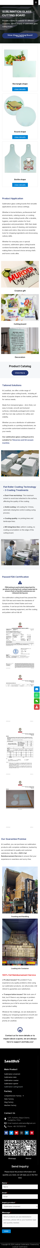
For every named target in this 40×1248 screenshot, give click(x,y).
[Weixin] (37, 701)
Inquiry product (9, 1203)
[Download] (37, 707)
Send (6, 1231)
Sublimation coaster (11, 1080)
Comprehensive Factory (12, 1096)
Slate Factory (9, 1099)
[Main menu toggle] (35, 2)
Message (6, 1213)
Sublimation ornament (12, 1074)
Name (5, 1183)
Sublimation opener (11, 1083)
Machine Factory (10, 1105)
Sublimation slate (10, 1077)
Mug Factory (8, 1102)
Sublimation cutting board (13, 1087)
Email (5, 1193)
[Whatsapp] (37, 695)
